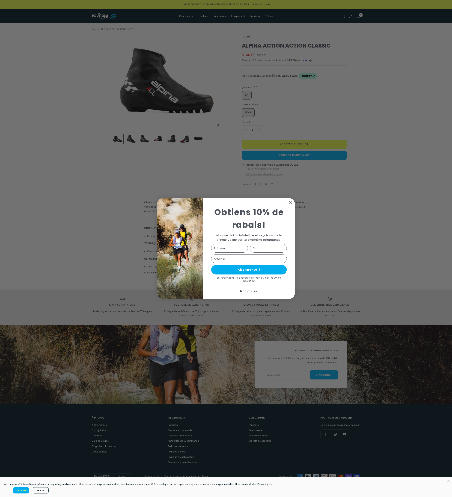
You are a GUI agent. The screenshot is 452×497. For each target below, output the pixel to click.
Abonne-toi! (249, 270)
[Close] (448, 481)
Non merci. (249, 291)
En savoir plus (264, 484)
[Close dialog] (290, 202)
